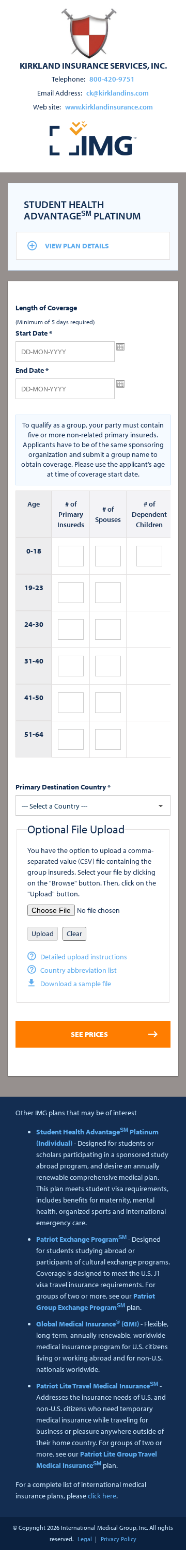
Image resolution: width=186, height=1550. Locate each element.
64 (39, 734)
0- (29, 551)
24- (29, 624)
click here (102, 1495)
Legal (85, 1539)
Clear (74, 933)
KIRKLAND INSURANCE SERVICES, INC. (93, 65)
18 (37, 551)
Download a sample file (75, 983)
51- (29, 734)
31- (29, 661)
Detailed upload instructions (83, 956)
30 (39, 624)
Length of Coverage (46, 307)
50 (39, 697)
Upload (43, 933)
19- (29, 587)
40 (39, 661)
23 (39, 587)
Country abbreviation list (78, 970)
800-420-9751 (112, 79)
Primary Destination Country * (63, 787)
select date (120, 347)
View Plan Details (77, 245)
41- (29, 697)
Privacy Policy (118, 1539)
